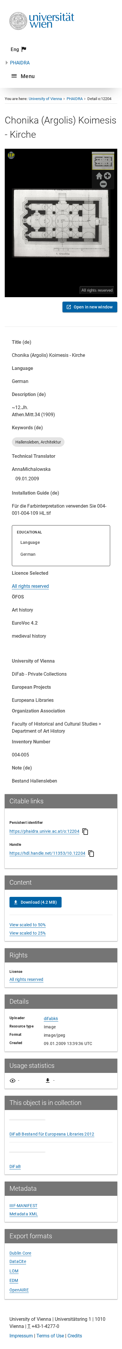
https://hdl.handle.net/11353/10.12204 (47, 853)
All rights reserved (30, 586)
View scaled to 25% (27, 933)
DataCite (17, 1261)
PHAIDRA (20, 63)
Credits (75, 1336)
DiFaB (15, 1166)
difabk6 (51, 1018)
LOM (14, 1271)
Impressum (21, 1336)
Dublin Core (20, 1253)
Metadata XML (23, 1214)
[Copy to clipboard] (85, 831)
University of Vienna (45, 98)
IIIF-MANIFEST (23, 1205)
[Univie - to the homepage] (42, 38)
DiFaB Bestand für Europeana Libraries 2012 (51, 1134)
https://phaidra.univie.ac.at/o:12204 (44, 831)
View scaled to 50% (27, 924)
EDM (13, 1280)
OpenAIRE (19, 1290)
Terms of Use (50, 1336)
